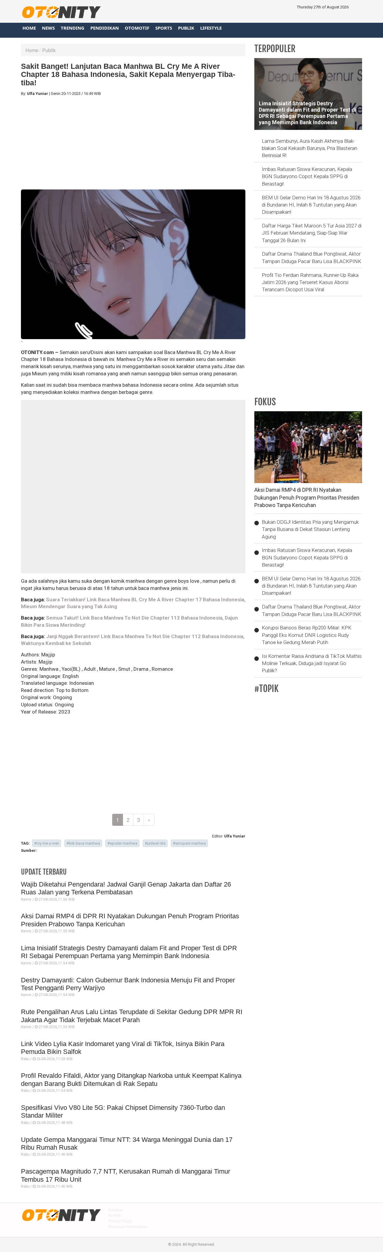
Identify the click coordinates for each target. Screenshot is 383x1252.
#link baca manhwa (83, 843)
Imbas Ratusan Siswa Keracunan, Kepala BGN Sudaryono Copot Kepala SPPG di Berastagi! (307, 176)
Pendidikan (104, 28)
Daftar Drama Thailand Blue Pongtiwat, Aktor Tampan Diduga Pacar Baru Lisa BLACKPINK (311, 257)
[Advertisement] (133, 143)
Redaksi (116, 1210)
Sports (163, 28)
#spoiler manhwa (122, 843)
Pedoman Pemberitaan (128, 1226)
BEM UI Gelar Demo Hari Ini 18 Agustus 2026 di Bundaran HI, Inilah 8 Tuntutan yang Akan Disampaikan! (311, 205)
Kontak (115, 1215)
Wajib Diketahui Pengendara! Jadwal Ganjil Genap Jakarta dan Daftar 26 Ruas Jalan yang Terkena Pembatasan (126, 888)
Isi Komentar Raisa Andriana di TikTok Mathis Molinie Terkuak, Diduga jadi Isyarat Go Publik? (312, 663)
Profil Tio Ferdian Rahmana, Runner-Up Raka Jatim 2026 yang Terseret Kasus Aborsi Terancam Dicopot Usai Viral (310, 282)
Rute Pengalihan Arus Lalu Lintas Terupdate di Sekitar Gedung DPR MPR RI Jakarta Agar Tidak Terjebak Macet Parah (131, 1015)
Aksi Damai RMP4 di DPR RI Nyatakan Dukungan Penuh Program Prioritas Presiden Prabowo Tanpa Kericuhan (306, 497)
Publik (186, 28)
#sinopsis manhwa (189, 843)
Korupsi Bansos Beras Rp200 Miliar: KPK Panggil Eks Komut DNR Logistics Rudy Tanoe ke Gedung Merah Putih (306, 635)
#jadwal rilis (155, 843)
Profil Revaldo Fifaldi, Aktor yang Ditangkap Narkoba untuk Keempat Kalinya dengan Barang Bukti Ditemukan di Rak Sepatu (131, 1079)
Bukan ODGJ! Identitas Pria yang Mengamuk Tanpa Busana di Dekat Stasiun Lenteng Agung (310, 529)
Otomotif (137, 28)
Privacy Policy (120, 1221)
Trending (72, 28)
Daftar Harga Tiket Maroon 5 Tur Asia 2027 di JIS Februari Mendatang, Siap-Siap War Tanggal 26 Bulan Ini (311, 233)
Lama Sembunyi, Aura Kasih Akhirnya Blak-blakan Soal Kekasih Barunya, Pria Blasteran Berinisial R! (309, 148)
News (48, 28)
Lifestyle (211, 28)
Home (29, 28)
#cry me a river (46, 843)
